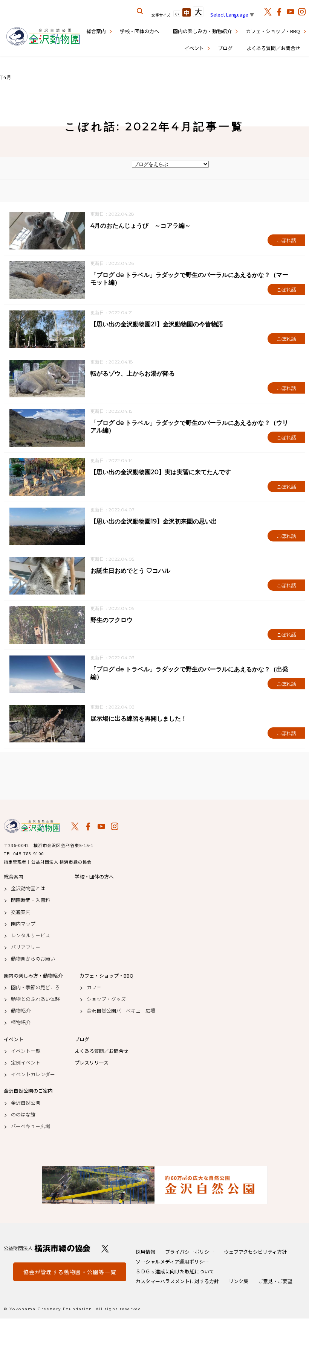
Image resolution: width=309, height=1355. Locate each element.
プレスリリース (92, 1062)
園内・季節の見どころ (35, 987)
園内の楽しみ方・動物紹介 (202, 31)
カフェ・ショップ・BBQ (273, 31)
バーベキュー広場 (30, 1126)
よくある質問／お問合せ (273, 48)
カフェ (94, 987)
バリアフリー (25, 947)
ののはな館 (23, 1114)
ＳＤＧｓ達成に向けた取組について (175, 1271)
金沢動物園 (32, 825)
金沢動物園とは (28, 888)
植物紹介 (21, 1022)
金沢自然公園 (25, 1103)
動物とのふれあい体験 (35, 999)
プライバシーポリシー (189, 1251)
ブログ (225, 48)
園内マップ (23, 923)
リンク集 (238, 1281)
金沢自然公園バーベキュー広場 (121, 1010)
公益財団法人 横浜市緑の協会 (47, 1248)
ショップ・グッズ (106, 999)
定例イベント (25, 1062)
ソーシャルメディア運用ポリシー (172, 1261)
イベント (194, 48)
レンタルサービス (30, 935)
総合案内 (96, 31)
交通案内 (21, 912)
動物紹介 (21, 1010)
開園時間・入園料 (30, 900)
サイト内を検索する (140, 11)
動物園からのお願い (33, 958)
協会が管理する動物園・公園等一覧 (69, 1272)
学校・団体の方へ (139, 31)
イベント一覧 (25, 1051)
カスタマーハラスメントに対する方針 (177, 1281)
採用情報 (145, 1251)
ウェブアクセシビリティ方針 (255, 1251)
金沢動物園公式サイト (43, 36)
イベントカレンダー (33, 1074)
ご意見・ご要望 (275, 1281)
